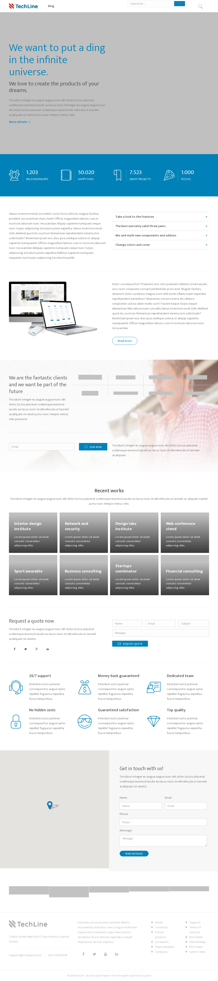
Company (161, 951)
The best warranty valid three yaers (140, 226)
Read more (125, 340)
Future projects (160, 935)
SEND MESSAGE (134, 854)
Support (195, 922)
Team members (165, 947)
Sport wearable (28, 571)
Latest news (197, 951)
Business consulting (83, 571)
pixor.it (147, 976)
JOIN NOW (96, 447)
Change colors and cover (132, 244)
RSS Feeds (196, 937)
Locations (162, 942)
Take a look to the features (134, 216)
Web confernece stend (180, 526)
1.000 (187, 172)
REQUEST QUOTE (132, 644)
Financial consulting (184, 571)
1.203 (32, 172)
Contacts (161, 927)
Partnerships (197, 942)
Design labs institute (125, 526)
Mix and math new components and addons (145, 235)
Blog (51, 6)
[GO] (200, 6)
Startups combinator (126, 569)
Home (159, 922)
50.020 (86, 172)
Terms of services (195, 930)
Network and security (76, 526)
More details (18, 121)
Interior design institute (28, 526)
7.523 (135, 172)
